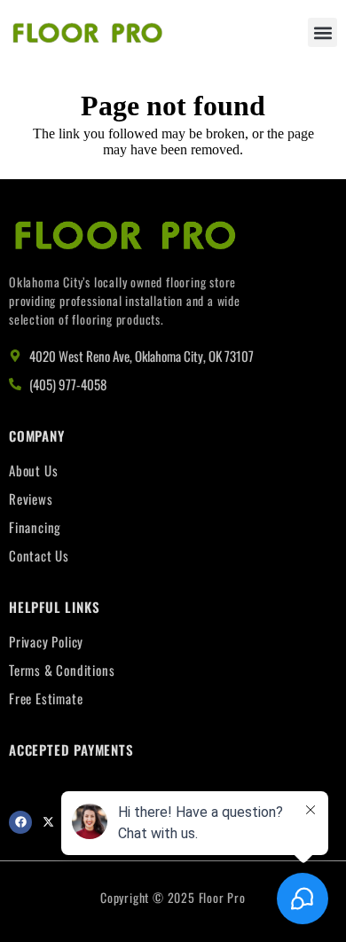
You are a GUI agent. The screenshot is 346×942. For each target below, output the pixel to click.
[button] (322, 32)
